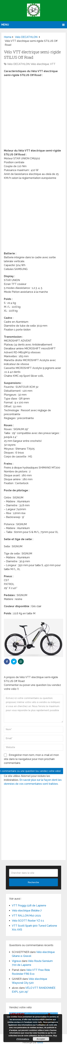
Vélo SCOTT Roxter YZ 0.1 (28, 920)
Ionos (40, 1042)
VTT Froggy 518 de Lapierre (29, 905)
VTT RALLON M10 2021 (26, 915)
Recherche (33, 882)
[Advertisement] (33, 113)
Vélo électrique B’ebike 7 (27, 910)
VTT (52, 64)
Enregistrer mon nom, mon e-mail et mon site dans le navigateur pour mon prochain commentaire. (31, 759)
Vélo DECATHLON (18, 64)
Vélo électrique (40, 64)
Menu (5, 24)
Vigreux (16, 961)
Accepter (41, 1038)
